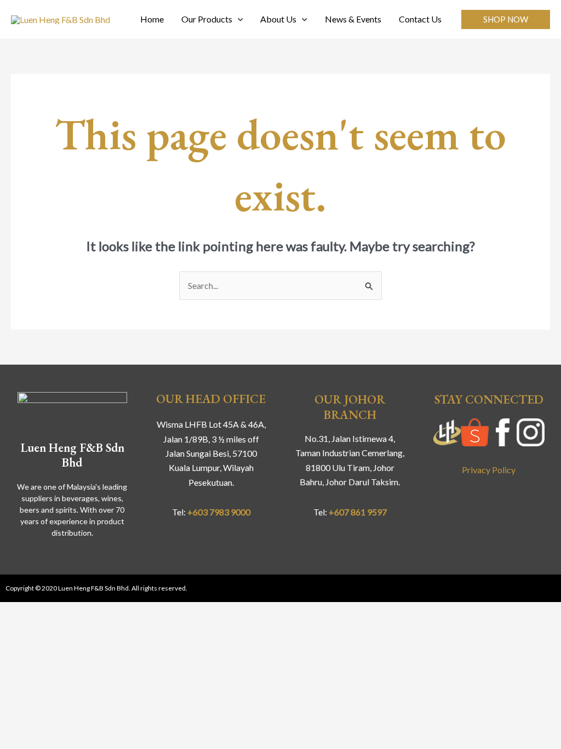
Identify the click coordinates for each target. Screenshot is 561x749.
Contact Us (420, 19)
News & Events (353, 19)
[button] (505, 19)
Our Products (206, 19)
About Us (278, 19)
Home (152, 19)
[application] (237, 19)
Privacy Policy (489, 469)
